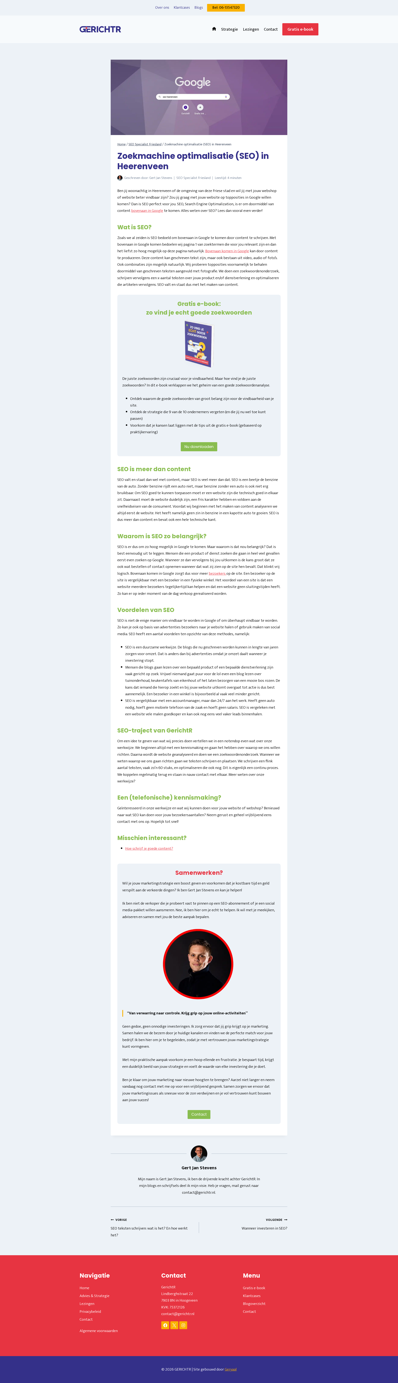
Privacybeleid (90, 1311)
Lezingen (251, 29)
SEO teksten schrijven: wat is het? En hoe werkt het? (149, 1227)
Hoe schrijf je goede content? (149, 848)
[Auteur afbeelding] (120, 178)
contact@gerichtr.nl (177, 1314)
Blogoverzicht (254, 1304)
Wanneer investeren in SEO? (264, 1224)
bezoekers (217, 573)
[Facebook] (165, 1325)
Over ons (162, 8)
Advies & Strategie (94, 1296)
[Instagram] (183, 1325)
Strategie (229, 29)
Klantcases (182, 8)
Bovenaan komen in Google (227, 251)
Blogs (198, 8)
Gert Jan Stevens (160, 178)
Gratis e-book (300, 29)
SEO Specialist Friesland (193, 178)
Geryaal (231, 1369)
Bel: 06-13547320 (226, 7)
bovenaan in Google (147, 211)
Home (84, 1288)
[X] (174, 1325)
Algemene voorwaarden (99, 1331)
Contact (271, 29)
